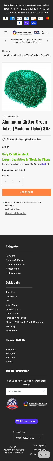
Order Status (12, 313)
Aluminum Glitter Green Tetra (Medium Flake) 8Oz (26, 55)
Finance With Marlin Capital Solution (24, 321)
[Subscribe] (43, 391)
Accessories (12, 268)
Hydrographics (13, 272)
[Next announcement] (47, 41)
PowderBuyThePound (13, 450)
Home (5, 51)
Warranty (10, 326)
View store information (15, 213)
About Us (10, 291)
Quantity (5, 175)
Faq (8, 300)
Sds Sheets (12, 330)
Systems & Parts (14, 260)
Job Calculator (13, 309)
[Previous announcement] (5, 41)
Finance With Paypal (16, 317)
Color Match (12, 304)
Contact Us (11, 296)
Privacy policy (39, 450)
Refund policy (39, 445)
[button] (6, 32)
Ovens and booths (15, 264)
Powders (10, 255)
